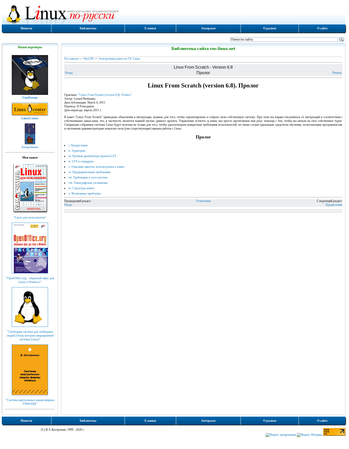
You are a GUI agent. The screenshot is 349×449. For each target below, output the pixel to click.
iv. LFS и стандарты (81, 161)
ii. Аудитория (76, 150)
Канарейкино (30, 147)
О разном (269, 28)
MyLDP (89, 58)
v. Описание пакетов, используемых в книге (96, 167)
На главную (71, 58)
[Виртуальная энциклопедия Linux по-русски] (174, 13)
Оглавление (203, 201)
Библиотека (88, 28)
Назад (69, 72)
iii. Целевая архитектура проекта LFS (92, 156)
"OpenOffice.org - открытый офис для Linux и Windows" (30, 280)
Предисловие (333, 205)
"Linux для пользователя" (30, 217)
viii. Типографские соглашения (88, 183)
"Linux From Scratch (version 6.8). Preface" (105, 95)
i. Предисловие (78, 145)
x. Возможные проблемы (84, 193)
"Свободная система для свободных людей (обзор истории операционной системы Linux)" (30, 335)
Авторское (208, 28)
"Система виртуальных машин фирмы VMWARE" (30, 402)
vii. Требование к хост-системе (88, 177)
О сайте (322, 28)
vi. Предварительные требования (89, 172)
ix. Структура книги (81, 188)
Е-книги (150, 28)
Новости (26, 28)
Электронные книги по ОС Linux (119, 58)
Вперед (337, 72)
